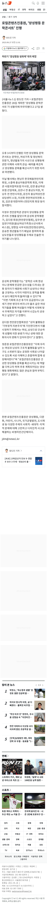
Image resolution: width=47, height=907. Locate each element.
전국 (6, 828)
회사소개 (8, 856)
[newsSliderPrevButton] (36, 685)
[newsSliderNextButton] (43, 685)
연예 (4, 756)
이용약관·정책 (36, 856)
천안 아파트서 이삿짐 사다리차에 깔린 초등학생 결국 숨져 (21, 729)
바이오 (41, 834)
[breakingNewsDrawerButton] (38, 3)
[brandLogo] (7, 3)
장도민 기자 (11, 37)
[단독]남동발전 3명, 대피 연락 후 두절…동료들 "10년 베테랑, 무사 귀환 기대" (21, 741)
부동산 (17, 834)
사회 (17, 823)
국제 (41, 823)
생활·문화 (6, 839)
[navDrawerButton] (43, 3)
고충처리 (23, 859)
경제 (29, 823)
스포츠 (5, 790)
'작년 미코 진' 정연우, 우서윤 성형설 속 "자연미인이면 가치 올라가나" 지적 (21, 717)
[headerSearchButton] (33, 3)
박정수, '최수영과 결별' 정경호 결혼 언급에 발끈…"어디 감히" (21, 693)
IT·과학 (29, 834)
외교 (17, 828)
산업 (4, 17)
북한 (29, 828)
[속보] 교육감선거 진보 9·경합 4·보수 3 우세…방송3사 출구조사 (18, 460)
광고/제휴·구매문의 (21, 856)
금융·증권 (41, 828)
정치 (6, 823)
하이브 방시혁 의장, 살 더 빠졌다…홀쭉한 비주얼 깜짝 (21, 705)
